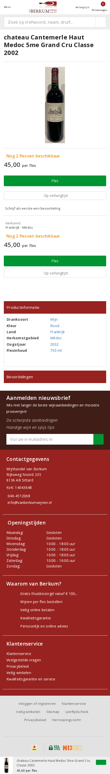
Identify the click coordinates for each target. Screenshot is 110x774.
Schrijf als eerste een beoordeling (32, 208)
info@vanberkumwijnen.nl (30, 502)
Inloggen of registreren (37, 703)
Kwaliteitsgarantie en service (31, 679)
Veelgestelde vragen (23, 660)
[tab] (55, 307)
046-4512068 (19, 495)
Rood (54, 325)
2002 (54, 344)
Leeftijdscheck (77, 711)
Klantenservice (18, 653)
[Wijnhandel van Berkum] (43, 7)
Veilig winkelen (18, 672)
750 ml (56, 350)
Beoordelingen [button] (19, 376)
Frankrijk (57, 331)
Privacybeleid (17, 666)
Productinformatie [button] (23, 307)
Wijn (54, 319)
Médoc (56, 337)
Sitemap (53, 711)
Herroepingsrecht (66, 720)
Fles (54, 180)
